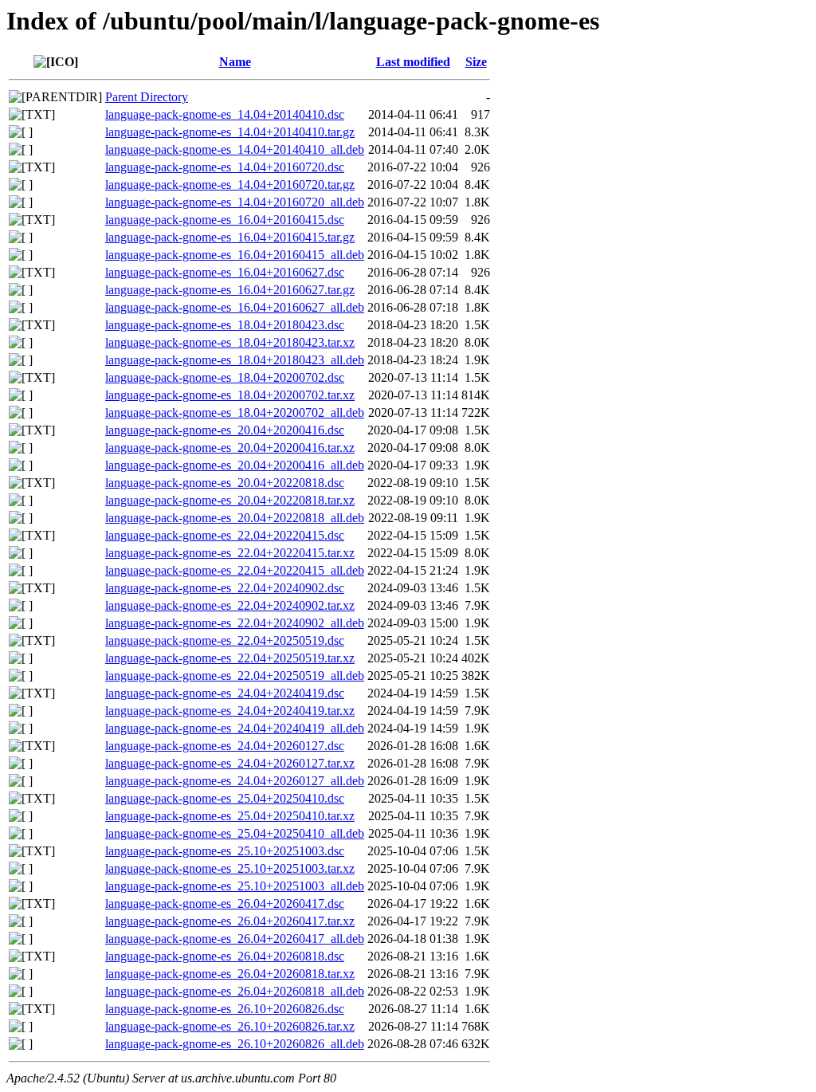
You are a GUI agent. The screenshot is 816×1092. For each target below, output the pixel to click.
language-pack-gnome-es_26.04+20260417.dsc (224, 903)
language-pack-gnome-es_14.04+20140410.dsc (224, 114)
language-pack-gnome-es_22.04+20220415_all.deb (234, 570)
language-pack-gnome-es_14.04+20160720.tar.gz (230, 184)
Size (476, 62)
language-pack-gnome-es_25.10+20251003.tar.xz (230, 868)
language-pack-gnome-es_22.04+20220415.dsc (224, 535)
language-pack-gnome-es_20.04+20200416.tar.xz (230, 447)
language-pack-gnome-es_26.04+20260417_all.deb (234, 938)
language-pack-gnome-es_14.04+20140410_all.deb (234, 149)
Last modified (413, 62)
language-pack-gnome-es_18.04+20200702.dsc (224, 377)
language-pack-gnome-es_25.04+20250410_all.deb (234, 833)
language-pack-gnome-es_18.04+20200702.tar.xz (230, 395)
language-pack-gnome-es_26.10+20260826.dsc (224, 1008)
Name (235, 62)
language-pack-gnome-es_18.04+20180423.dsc (224, 325)
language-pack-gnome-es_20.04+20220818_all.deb (234, 517)
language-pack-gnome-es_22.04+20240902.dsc (224, 588)
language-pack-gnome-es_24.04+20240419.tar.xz (230, 710)
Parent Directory (146, 97)
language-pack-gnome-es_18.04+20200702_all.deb (234, 412)
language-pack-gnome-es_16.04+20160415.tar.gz (230, 237)
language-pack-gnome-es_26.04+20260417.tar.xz (230, 921)
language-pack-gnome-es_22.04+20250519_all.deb (234, 675)
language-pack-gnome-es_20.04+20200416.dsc (224, 430)
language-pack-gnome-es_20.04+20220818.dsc (224, 482)
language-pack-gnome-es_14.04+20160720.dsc (224, 167)
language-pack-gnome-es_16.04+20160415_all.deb (234, 254)
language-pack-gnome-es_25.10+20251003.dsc (224, 851)
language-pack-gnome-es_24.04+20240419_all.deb (234, 728)
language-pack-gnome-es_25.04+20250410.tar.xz (230, 816)
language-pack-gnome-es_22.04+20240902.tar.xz (230, 605)
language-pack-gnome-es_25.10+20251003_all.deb (234, 886)
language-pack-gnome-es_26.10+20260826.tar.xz (230, 1026)
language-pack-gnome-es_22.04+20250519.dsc (224, 640)
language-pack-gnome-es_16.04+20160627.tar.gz (230, 290)
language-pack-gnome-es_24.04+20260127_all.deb (234, 781)
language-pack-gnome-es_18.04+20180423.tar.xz (230, 342)
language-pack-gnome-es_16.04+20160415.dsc (224, 219)
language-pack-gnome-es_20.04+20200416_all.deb (234, 465)
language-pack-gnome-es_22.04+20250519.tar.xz (230, 658)
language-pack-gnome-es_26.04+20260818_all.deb (234, 991)
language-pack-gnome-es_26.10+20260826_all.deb (234, 1044)
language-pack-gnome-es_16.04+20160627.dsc (224, 272)
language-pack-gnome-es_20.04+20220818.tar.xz (230, 500)
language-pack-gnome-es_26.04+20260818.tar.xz (230, 973)
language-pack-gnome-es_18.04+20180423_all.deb (234, 360)
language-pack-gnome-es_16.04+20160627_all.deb (234, 307)
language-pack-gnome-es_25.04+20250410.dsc (224, 798)
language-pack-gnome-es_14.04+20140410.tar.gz (230, 132)
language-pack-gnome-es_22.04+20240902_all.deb (234, 623)
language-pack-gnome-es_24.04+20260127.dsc (224, 745)
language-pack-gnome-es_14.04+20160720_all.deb (234, 202)
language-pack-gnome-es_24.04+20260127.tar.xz (230, 763)
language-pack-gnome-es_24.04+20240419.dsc (224, 693)
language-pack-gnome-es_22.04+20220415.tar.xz (230, 553)
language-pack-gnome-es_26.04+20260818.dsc (224, 956)
